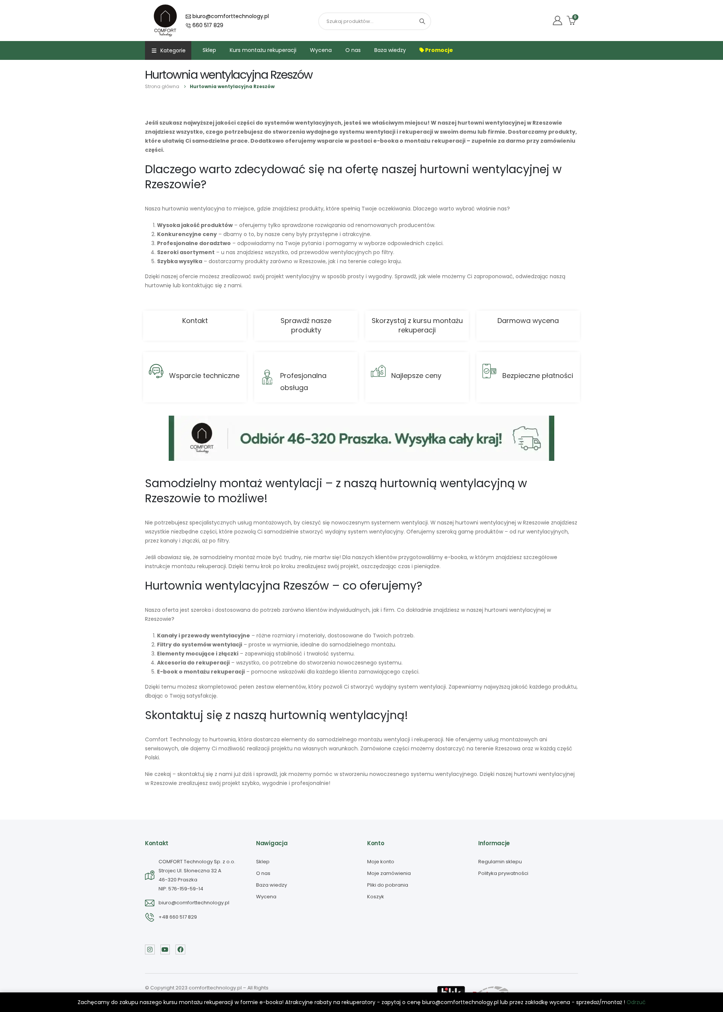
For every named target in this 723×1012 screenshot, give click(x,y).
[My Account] (557, 20)
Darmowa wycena (528, 320)
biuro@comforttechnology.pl (230, 16)
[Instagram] (150, 949)
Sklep (209, 50)
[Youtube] (165, 949)
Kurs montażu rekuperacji (263, 50)
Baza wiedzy (390, 50)
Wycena (321, 50)
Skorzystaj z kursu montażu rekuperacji (417, 325)
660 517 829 (207, 25)
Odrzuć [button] (636, 1002)
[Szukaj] (422, 21)
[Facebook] (180, 949)
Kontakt (195, 320)
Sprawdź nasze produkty (306, 325)
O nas (353, 50)
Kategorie (173, 50)
